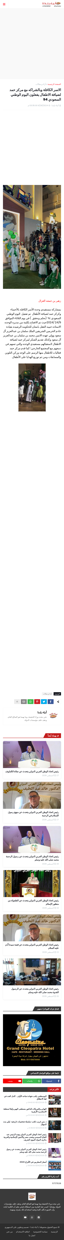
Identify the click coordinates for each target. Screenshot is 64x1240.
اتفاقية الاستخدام (23, 1231)
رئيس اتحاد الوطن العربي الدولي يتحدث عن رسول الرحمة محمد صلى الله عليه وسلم (26, 1150)
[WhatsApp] (30, 701)
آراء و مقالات (41, 84)
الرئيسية (54, 1231)
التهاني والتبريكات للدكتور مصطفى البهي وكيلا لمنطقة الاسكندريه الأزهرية (25, 1110)
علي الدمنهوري (11, 1227)
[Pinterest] (37, 701)
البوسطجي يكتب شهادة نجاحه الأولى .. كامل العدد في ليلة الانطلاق (25, 1097)
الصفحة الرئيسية (54, 84)
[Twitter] (44, 701)
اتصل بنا (32, 1235)
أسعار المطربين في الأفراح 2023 (33, 1162)
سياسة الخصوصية (40, 1231)
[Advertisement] (32, 43)
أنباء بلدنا (42, 712)
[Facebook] (51, 701)
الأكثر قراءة (54, 1089)
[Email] (24, 701)
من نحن (9, 1231)
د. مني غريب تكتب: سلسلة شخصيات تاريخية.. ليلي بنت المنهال (25, 1123)
